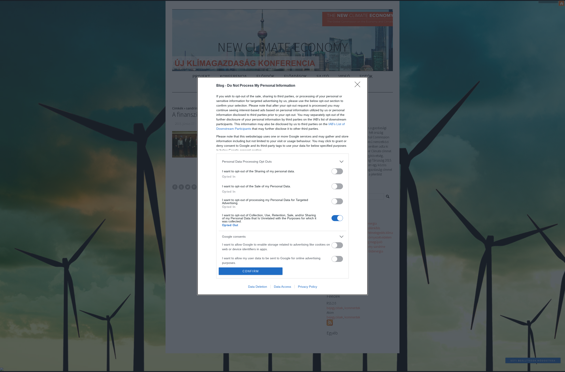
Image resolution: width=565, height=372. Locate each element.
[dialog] (282, 186)
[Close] (359, 86)
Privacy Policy (307, 286)
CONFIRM (251, 271)
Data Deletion (257, 286)
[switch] (337, 171)
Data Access (282, 286)
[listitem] (282, 161)
